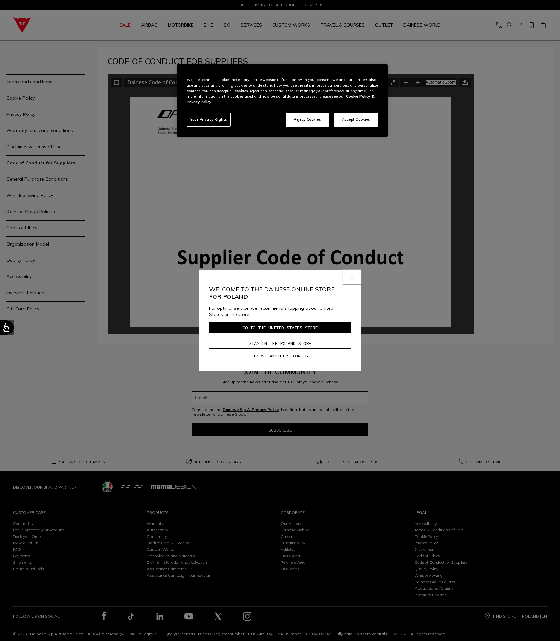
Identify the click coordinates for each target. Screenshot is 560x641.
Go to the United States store (280, 328)
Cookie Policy (358, 96)
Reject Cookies (307, 119)
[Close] (352, 277)
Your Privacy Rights (208, 119)
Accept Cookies (356, 119)
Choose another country (280, 356)
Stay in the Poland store (280, 343)
